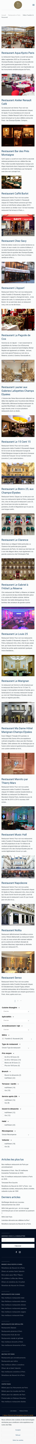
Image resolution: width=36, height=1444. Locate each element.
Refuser (18, 1435)
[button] (33, 5)
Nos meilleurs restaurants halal (13, 1298)
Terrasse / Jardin (9, 1084)
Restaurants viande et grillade (12, 1338)
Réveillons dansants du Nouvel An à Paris (16, 1224)
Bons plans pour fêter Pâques (12, 1275)
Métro (4, 1035)
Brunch (5, 1071)
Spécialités (7, 1017)
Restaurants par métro (10, 1361)
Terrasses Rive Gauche (10, 1183)
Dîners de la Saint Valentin (11, 1368)
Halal (4, 1121)
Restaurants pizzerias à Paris (12, 1331)
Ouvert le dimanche (10, 1109)
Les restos (13, 1411)
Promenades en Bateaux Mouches (14, 1398)
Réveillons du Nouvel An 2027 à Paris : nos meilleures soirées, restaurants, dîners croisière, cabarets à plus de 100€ (18, 1188)
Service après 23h (10, 1096)
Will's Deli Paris (7, 1217)
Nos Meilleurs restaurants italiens (14, 1301)
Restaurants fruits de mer (11, 1335)
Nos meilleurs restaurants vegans (14, 1312)
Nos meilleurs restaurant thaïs (13, 1315)
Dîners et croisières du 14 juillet (13, 1282)
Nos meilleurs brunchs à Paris (12, 1342)
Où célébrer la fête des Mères (12, 1278)
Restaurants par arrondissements (14, 1358)
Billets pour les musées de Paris (13, 1391)
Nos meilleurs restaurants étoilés (14, 1402)
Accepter (18, 1430)
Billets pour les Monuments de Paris (15, 1388)
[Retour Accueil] (18, 5)
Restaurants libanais (9, 1328)
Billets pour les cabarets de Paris (13, 1395)
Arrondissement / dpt (11, 1026)
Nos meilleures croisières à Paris (13, 1372)
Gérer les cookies (18, 1440)
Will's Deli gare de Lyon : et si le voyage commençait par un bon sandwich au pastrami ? (18, 1210)
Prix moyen (7, 1053)
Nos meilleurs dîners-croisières (13, 1365)
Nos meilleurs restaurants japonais (14, 1308)
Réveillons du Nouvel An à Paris (13, 1268)
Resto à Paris (24, 1411)
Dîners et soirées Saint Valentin (13, 1271)
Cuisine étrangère (10, 1008)
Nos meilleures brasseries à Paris (14, 1345)
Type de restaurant (10, 1044)
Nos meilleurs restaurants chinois (14, 1305)
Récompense (8, 1131)
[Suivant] (21, 1000)
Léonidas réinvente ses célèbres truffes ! (16, 1220)
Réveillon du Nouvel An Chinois (13, 1285)
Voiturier (6, 1140)
